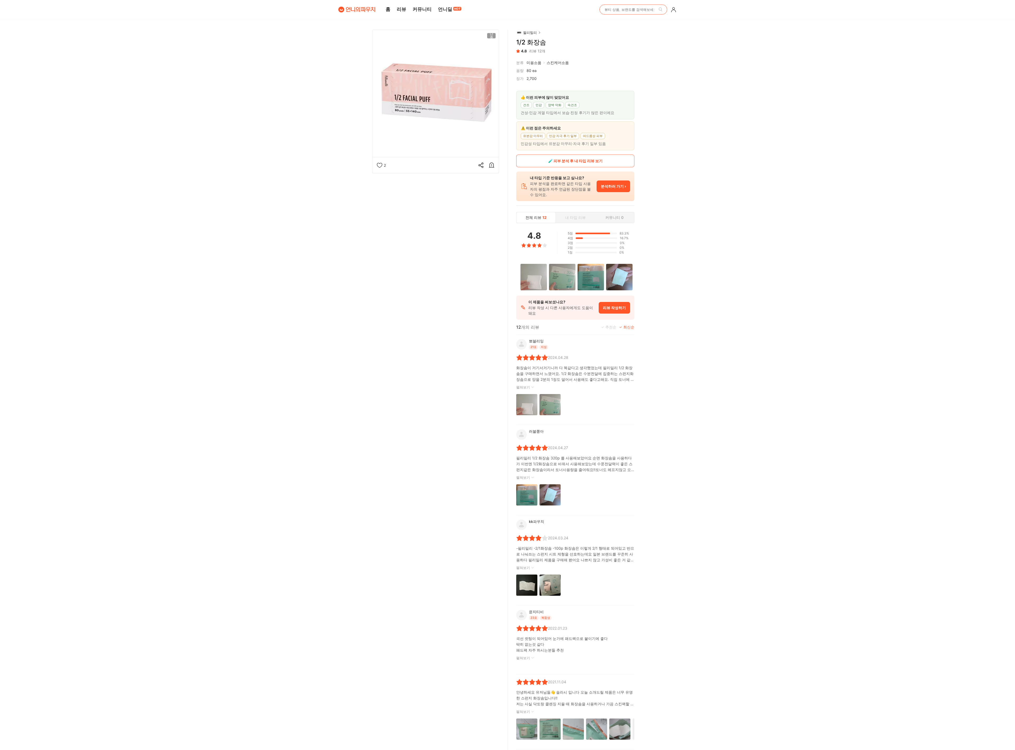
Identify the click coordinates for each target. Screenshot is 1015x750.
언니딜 (449, 9)
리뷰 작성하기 (614, 307)
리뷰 (401, 9)
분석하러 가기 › (613, 186)
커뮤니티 (422, 9)
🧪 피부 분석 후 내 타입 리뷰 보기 (575, 161)
